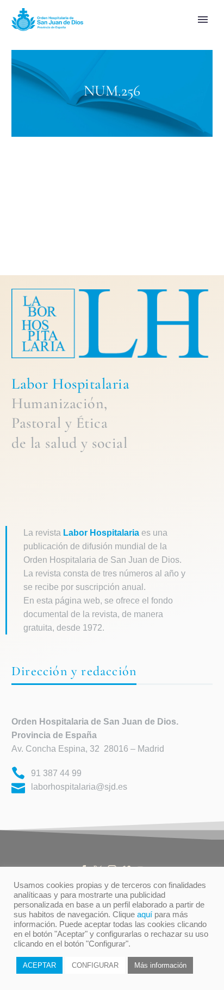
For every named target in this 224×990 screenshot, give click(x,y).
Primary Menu (203, 19)
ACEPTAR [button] (39, 965)
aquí (144, 914)
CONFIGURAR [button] (95, 965)
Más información (160, 965)
